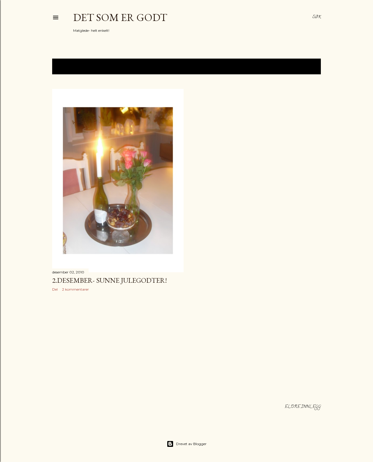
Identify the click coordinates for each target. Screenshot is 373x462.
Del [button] (55, 289)
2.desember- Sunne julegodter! (109, 280)
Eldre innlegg (302, 407)
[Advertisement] (118, 347)
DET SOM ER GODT (120, 17)
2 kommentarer (75, 289)
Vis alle (306, 66)
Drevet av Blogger (191, 444)
